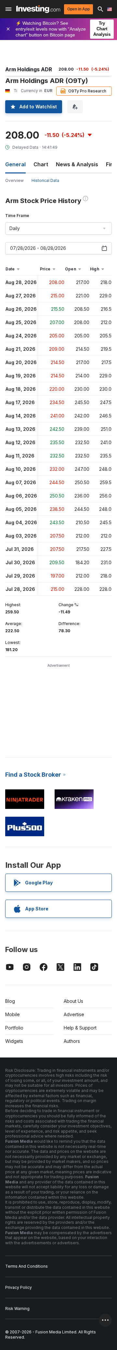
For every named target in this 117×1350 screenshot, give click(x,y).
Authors (72, 1041)
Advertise (74, 1014)
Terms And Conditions (26, 1266)
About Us (73, 1001)
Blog (10, 1001)
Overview (14, 180)
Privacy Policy (18, 1287)
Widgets (14, 1041)
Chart (40, 164)
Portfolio (14, 1027)
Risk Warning (17, 1308)
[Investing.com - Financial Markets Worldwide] (38, 9)
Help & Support (80, 1027)
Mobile (12, 1014)
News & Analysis (77, 164)
